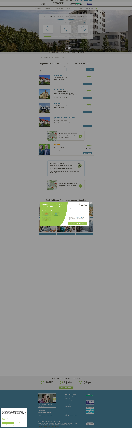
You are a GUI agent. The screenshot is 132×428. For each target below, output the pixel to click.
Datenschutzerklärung (76, 217)
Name (70, 211)
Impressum (3, 419)
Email (70, 208)
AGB (81, 217)
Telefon (70, 215)
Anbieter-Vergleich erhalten (77, 223)
